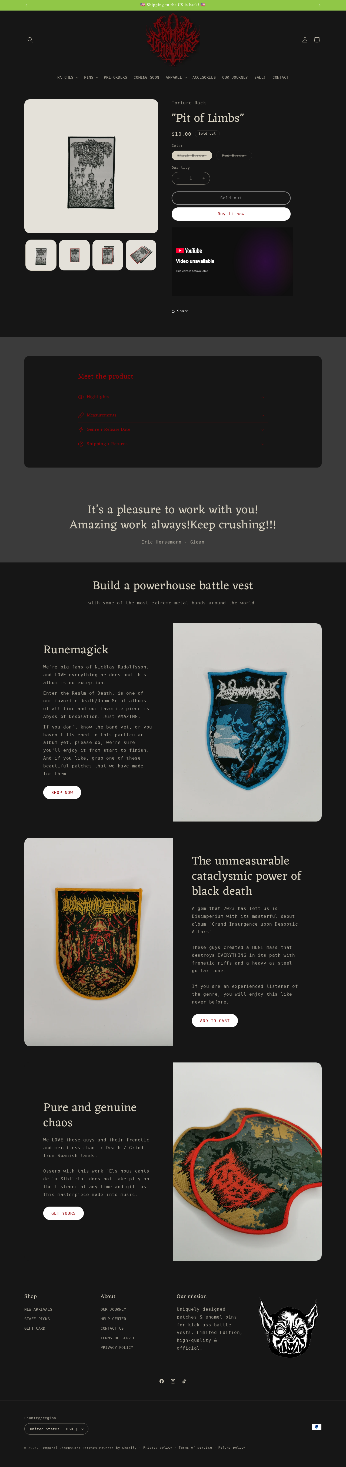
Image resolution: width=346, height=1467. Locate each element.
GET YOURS (63, 1213)
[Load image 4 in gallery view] (141, 255)
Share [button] (183, 311)
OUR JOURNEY (113, 1309)
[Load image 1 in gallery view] (41, 255)
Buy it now (231, 213)
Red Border (237, 156)
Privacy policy (157, 1447)
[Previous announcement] (26, 5)
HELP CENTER (113, 1319)
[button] (30, 40)
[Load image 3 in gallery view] (107, 255)
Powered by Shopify (118, 1448)
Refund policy (231, 1447)
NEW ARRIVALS (38, 1309)
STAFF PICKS (37, 1319)
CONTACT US (112, 1328)
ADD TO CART (215, 1020)
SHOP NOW (62, 792)
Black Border (194, 156)
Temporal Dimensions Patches (69, 1448)
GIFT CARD (34, 1328)
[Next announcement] (320, 5)
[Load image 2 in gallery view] (74, 255)
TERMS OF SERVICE (119, 1338)
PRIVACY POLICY (117, 1347)
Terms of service (195, 1447)
